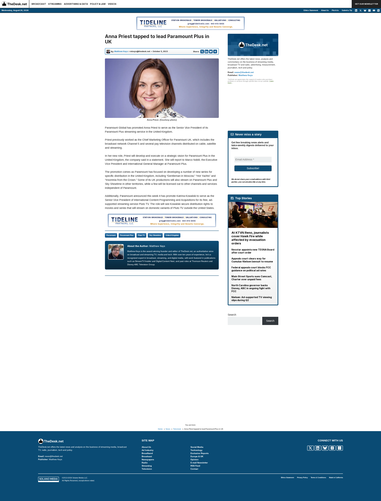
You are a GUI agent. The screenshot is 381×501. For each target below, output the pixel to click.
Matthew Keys (121, 51)
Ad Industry (147, 450)
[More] (215, 51)
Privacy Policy (302, 477)
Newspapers (148, 459)
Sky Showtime (155, 235)
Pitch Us (335, 10)
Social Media (196, 447)
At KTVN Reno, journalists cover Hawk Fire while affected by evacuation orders (250, 238)
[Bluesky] (211, 51)
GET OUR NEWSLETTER (366, 4)
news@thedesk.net (244, 72)
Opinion (194, 459)
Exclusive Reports (199, 453)
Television (147, 469)
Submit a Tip (347, 10)
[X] (202, 51)
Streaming (147, 466)
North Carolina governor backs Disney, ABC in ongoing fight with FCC (250, 288)
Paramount (111, 235)
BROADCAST (39, 4)
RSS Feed (195, 466)
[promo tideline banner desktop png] (162, 226)
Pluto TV (141, 235)
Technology (196, 450)
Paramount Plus (126, 235)
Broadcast (147, 456)
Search (232, 314)
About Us (325, 10)
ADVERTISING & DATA (76, 4)
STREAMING (55, 4)
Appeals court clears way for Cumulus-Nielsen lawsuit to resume (252, 260)
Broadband (147, 453)
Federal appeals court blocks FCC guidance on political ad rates (251, 269)
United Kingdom (172, 235)
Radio (145, 462)
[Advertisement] (253, 104)
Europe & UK (196, 456)
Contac (194, 469)
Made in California (336, 477)
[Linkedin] (206, 51)
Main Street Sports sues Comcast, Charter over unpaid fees (251, 278)
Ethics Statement (311, 10)
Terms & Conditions (318, 477)
